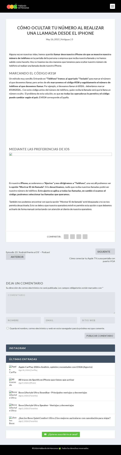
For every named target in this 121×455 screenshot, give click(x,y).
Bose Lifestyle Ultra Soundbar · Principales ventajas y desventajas (53, 392)
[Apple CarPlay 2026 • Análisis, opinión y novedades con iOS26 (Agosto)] (13, 369)
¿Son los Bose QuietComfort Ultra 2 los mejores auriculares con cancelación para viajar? (64, 418)
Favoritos (34, 395)
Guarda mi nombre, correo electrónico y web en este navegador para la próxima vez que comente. (57, 328)
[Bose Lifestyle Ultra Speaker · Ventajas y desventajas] (13, 407)
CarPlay (34, 370)
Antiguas (65, 39)
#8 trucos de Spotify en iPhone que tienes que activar (46, 379)
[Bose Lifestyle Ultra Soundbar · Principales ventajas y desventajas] (13, 395)
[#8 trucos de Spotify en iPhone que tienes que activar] (13, 382)
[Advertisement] (60, 125)
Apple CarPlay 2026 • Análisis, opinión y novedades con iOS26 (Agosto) (55, 367)
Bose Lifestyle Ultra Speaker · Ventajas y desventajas (46, 405)
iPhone (33, 383)
